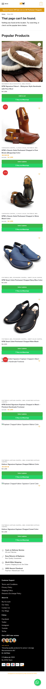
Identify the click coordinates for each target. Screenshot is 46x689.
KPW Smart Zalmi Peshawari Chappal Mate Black (20, 341)
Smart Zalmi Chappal (35, 277)
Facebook (5, 619)
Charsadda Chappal (9, 147)
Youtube (5, 628)
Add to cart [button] (22, 96)
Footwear (30, 147)
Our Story (5, 605)
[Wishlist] (39, 44)
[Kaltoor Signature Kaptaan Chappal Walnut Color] (22, 440)
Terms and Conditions (10, 584)
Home (3, 14)
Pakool (28, 83)
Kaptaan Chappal (16, 400)
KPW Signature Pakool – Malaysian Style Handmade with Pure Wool (21, 87)
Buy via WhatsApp (23, 100)
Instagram (5, 625)
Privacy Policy (7, 587)
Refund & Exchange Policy (11, 593)
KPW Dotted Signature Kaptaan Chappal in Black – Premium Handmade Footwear (21, 406)
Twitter (4, 622)
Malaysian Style (15, 83)
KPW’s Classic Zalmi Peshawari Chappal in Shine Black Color (20, 217)
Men (23, 83)
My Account (6, 602)
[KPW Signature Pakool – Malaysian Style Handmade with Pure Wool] (22, 61)
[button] (37, 682)
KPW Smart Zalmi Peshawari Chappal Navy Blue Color (22, 280)
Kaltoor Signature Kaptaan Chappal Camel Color (20, 529)
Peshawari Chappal (20, 277)
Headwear (5, 83)
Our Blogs (5, 611)
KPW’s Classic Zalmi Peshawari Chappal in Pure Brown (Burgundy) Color (20, 151)
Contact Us (6, 608)
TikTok (4, 631)
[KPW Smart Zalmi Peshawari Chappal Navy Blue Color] (22, 255)
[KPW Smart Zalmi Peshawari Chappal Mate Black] (22, 316)
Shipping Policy (7, 590)
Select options (22, 161)
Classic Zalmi (21, 147)
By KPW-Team (7, 660)
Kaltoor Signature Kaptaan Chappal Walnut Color (20, 464)
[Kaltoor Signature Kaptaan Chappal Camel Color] (22, 502)
